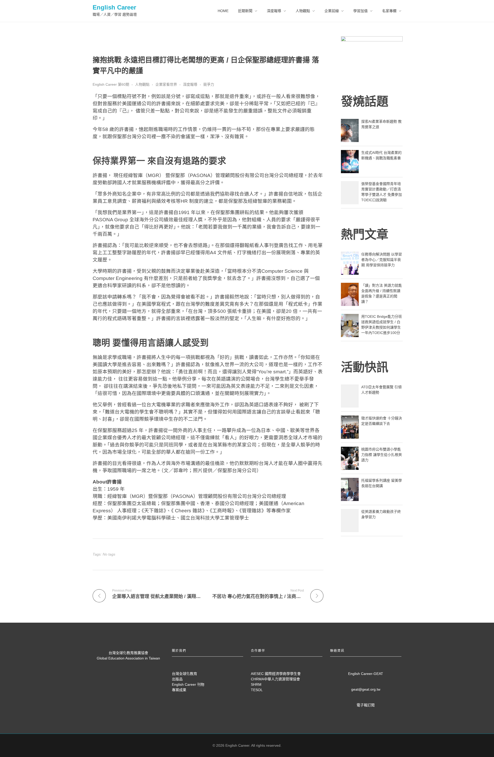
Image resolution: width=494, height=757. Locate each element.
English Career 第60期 (111, 84)
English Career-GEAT (365, 674)
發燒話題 (364, 101)
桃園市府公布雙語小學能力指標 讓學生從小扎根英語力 (381, 454)
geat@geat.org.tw (365, 689)
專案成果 (179, 690)
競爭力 (208, 84)
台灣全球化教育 (184, 674)
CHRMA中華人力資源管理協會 (275, 679)
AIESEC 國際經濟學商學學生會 (276, 674)
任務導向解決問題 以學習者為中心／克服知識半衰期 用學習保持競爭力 (381, 259)
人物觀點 (142, 84)
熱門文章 (364, 234)
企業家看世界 (166, 84)
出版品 (177, 679)
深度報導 (190, 84)
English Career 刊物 (188, 684)
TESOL (257, 690)
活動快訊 (364, 367)
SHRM (256, 684)
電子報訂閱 (366, 705)
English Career (114, 7)
